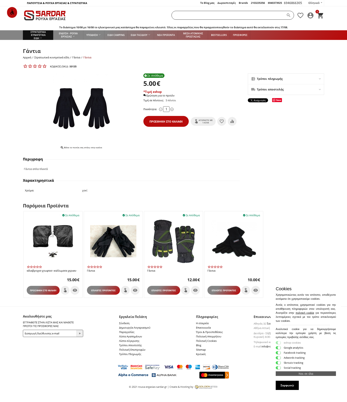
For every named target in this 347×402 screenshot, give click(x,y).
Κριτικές (201, 354)
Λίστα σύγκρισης (129, 341)
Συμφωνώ (287, 385)
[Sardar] (45, 15)
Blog (198, 345)
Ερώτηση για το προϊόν (160, 95)
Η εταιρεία (202, 323)
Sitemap (201, 349)
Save (278, 100)
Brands (243, 3)
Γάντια (91, 270)
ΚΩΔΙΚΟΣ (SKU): (59, 66)
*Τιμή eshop (152, 92)
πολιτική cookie (305, 312)
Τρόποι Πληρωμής (130, 354)
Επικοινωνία (203, 327)
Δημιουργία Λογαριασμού (134, 327)
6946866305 (293, 3)
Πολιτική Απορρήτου (208, 336)
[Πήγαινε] (80, 333)
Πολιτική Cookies (206, 341)
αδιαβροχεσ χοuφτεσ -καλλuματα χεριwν (51, 270)
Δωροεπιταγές (226, 3)
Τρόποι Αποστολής (130, 345)
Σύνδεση (124, 323)
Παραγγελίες (126, 332)
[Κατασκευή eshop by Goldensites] (206, 387)
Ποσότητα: (150, 109)
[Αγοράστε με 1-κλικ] (65, 290)
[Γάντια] (81, 108)
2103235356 (258, 3)
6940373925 (275, 3)
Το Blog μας (207, 3)
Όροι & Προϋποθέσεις (209, 332)
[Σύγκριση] (232, 121)
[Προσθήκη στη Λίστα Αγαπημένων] (221, 121)
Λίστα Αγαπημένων (130, 336)
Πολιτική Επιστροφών (132, 349)
